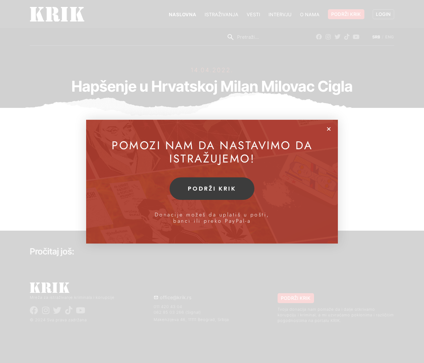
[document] (212, 181)
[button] (328, 128)
